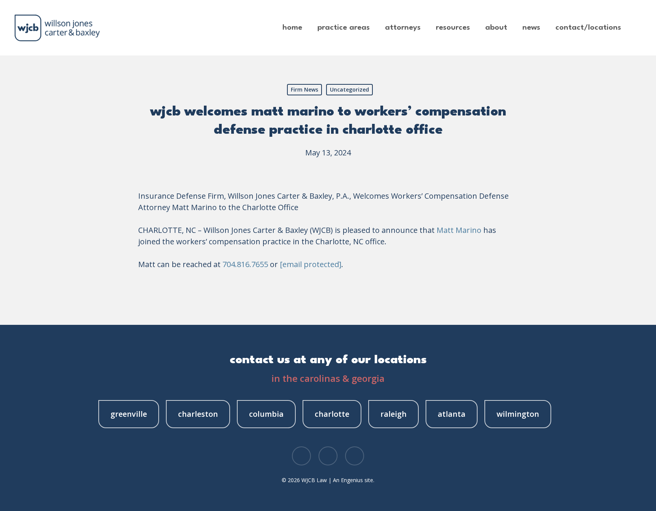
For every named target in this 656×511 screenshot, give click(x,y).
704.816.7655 (245, 264)
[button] (128, 414)
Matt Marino (459, 230)
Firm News (304, 89)
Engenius (352, 480)
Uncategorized (349, 89)
